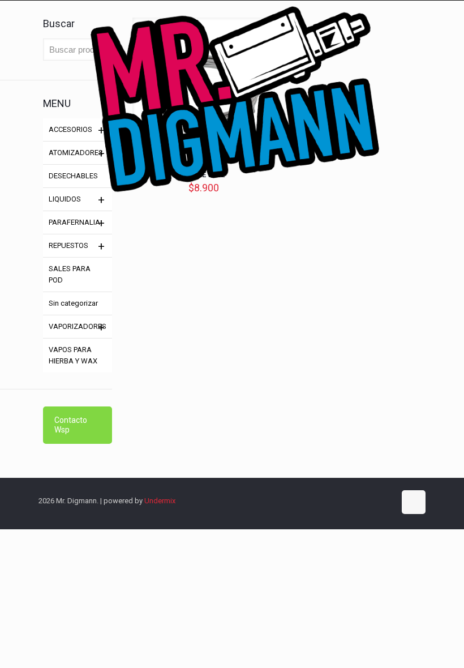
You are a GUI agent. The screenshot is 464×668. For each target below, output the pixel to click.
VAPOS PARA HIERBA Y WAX (73, 355)
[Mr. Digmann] (232, 154)
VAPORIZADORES (77, 326)
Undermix (159, 500)
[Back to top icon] (414, 502)
